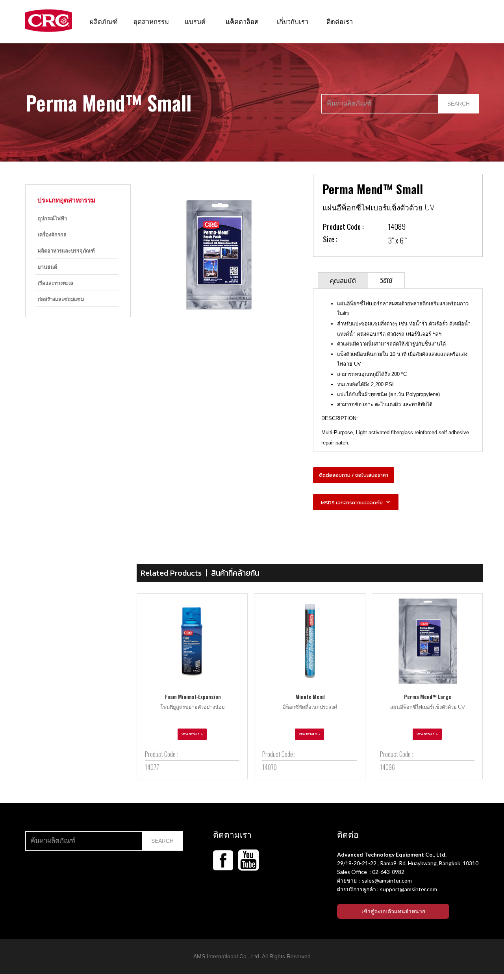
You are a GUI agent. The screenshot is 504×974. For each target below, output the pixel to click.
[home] (48, 20)
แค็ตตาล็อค (242, 21)
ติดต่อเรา (339, 21)
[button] (104, 21)
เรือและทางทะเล (55, 282)
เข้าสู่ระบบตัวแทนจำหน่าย (393, 911)
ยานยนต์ (47, 266)
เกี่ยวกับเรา (292, 21)
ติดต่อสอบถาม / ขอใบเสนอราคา (353, 475)
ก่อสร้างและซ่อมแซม (61, 299)
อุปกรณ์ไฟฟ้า (52, 218)
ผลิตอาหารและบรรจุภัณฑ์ (66, 250)
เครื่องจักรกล (52, 234)
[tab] (343, 280)
